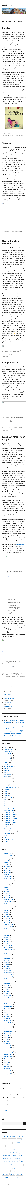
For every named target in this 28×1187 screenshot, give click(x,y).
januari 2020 (7, 947)
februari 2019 (7, 970)
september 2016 (8, 1031)
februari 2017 (7, 1020)
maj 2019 (6, 964)
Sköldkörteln (7, 829)
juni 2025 (6, 862)
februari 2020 (8, 945)
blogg (11, 351)
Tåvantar (7, 143)
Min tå (6, 793)
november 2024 (8, 876)
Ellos (21, 673)
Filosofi (6, 764)
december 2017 (8, 1000)
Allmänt (13, 133)
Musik (5, 799)
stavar (21, 1165)
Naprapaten (7, 801)
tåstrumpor (12, 233)
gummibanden (6, 353)
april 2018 (6, 991)
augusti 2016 (7, 1033)
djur (23, 1136)
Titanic (6, 837)
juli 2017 (6, 1010)
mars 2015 (7, 1068)
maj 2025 (6, 864)
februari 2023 (8, 920)
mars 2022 (7, 943)
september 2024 (8, 881)
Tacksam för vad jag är (10, 831)
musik (11, 1158)
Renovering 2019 (9, 820)
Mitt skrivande (8, 797)
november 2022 (8, 927)
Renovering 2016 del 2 (10, 814)
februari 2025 (8, 870)
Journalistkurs (8, 779)
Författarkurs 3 (8, 766)
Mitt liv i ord (7, 5)
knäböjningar (10, 1146)
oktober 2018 (7, 979)
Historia (6, 772)
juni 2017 (6, 1012)
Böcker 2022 (7, 760)
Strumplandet (13, 135)
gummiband (16, 351)
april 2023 (7, 916)
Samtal (6, 827)
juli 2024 (6, 885)
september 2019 (8, 956)
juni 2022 (6, 937)
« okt (6, 1110)
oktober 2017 (7, 1004)
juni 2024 (6, 887)
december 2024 (8, 874)
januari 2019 (7, 972)
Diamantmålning (9, 698)
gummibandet (14, 353)
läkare (9, 1149)
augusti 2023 (7, 908)
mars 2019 (7, 968)
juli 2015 (6, 1060)
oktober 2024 (8, 878)
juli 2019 (6, 960)
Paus (5, 690)
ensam (5, 1139)
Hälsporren (7, 770)
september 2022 (8, 931)
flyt (15, 1139)
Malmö (6, 785)
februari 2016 (7, 1045)
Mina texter (7, 795)
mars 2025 (7, 868)
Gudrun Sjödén (6, 674)
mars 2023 (7, 918)
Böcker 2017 (7, 753)
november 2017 (8, 1002)
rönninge (5, 1165)
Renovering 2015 (9, 810)
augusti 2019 (7, 958)
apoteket (18, 133)
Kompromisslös (10, 362)
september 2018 (8, 981)
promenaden (7, 1161)
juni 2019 (6, 962)
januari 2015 (7, 1073)
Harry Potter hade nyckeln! (17, 720)
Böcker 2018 (7, 756)
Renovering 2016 (9, 812)
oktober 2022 (8, 929)
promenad (19, 231)
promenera (5, 354)
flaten (10, 1139)
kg (3, 1146)
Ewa (5, 720)
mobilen (5, 1158)
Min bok (6, 791)
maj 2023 (6, 914)
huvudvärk (20, 353)
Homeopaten (7, 774)
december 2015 (8, 1050)
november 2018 (8, 977)
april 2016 (6, 1041)
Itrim (23, 1143)
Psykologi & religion (10, 808)
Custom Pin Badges (9, 727)
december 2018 (8, 975)
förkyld (19, 1139)
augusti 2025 (7, 858)
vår (17, 676)
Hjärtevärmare (8, 694)
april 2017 (6, 1016)
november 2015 (8, 1052)
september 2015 (8, 1056)
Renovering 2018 (9, 816)
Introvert (6, 776)
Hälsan (14, 231)
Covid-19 (6, 762)
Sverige (13, 1171)
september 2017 (8, 1006)
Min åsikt (6, 789)
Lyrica (4, 1149)
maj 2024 (6, 889)
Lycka (5, 783)
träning (12, 1174)
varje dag (5, 1177)
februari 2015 (7, 1071)
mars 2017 (7, 1018)
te (16, 233)
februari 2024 (8, 895)
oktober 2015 (7, 1054)
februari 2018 (7, 995)
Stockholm (6, 1171)
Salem (12, 1165)
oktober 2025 (8, 853)
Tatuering (7, 835)
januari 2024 (7, 897)
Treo (7, 1174)
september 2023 (8, 906)
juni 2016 (6, 1037)
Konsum (12, 674)
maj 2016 (6, 1039)
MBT (16, 674)
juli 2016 (6, 1035)
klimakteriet (8, 429)
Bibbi (18, 1136)
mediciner (4, 135)
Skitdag (6, 28)
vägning (12, 1177)
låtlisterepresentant (9, 1152)
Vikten (6, 841)
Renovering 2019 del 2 (10, 822)
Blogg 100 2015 (8, 749)
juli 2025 (6, 860)
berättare (13, 1136)
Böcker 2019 (7, 758)
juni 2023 (6, 912)
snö (16, 1165)
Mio (8, 135)
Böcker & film (8, 751)
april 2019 (6, 966)
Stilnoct (10, 354)
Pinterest (6, 806)
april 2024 (7, 891)
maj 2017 (6, 1014)
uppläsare (19, 1174)
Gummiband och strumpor (11, 242)
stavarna (5, 1168)
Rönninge (15, 673)
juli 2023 (6, 910)
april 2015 (6, 1066)
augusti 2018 (7, 983)
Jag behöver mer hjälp (16, 731)
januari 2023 (7, 922)
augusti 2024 (7, 883)
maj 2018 (6, 989)
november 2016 (8, 1027)
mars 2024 (7, 893)
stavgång (12, 1168)
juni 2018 (6, 987)
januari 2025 (7, 872)
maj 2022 (6, 939)
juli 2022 (6, 935)
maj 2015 (6, 1064)
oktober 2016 (7, 1029)
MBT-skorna (20, 674)
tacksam (19, 1171)
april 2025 (7, 866)
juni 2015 (6, 1062)
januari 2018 (7, 997)
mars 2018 (7, 993)
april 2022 (7, 941)
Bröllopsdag (7, 702)
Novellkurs (7, 804)
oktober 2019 (7, 954)
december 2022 (8, 924)
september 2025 (8, 856)
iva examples (7, 722)
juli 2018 (6, 985)
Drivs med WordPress (14, 1184)
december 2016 (8, 1025)
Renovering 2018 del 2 (10, 818)
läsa (14, 1149)
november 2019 (8, 952)
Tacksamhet (7, 833)
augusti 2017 (7, 1008)
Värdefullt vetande (9, 839)
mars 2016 (7, 1043)
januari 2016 (7, 1048)
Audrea (6, 731)
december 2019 (8, 949)
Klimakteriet (5, 351)
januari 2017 (7, 1023)
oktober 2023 (8, 904)
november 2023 (8, 901)
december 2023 (8, 899)
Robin (22, 1161)
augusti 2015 (7, 1058)
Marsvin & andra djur (10, 787)
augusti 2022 (7, 933)
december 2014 (8, 1075)
